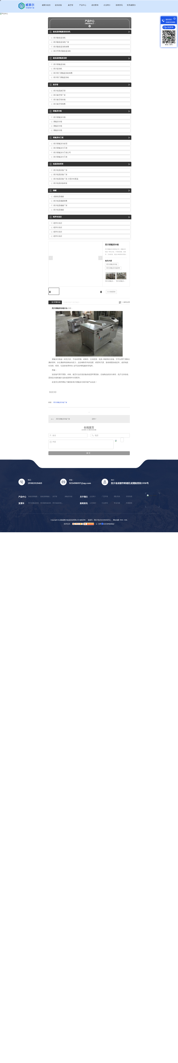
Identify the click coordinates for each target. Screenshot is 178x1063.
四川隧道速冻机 (59, 38)
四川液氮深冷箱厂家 (60, 402)
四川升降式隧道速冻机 (62, 51)
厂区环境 (105, 496)
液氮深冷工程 (58, 138)
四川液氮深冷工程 (60, 148)
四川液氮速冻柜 (59, 64)
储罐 (54, 190)
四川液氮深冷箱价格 (121, 281)
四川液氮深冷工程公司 (62, 153)
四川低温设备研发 (60, 183)
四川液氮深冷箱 (59, 117)
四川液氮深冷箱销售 (113, 268)
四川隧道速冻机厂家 (61, 42)
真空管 (70, 5)
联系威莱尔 (131, 5)
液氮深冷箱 (57, 111)
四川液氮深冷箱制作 (110, 281)
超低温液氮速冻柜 (60, 58)
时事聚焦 (129, 503)
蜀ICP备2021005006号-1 (102, 520)
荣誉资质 (129, 496)
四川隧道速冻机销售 (61, 47)
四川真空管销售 (59, 104)
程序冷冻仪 (57, 217)
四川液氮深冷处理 (60, 144)
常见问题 (117, 503)
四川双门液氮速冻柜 (61, 77)
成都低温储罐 (58, 197)
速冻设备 (58, 5)
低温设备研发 (58, 164)
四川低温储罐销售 (60, 201)
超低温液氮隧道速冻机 (61, 32)
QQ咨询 (170, 27)
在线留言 (112, 291)
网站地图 (116, 520)
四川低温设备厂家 (60, 170)
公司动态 (93, 503)
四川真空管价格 (59, 100)
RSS (121, 520)
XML (125, 520)
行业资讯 (105, 503)
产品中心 (82, 5)
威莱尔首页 (46, 5)
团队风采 (117, 496)
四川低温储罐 (58, 210)
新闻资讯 (119, 5)
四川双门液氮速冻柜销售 (63, 73)
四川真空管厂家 (59, 95)
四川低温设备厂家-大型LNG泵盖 (65, 179)
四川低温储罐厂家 (60, 205)
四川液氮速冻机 (33, 503)
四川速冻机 (57, 69)
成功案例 (94, 5)
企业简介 (107, 5)
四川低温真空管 (59, 91)
